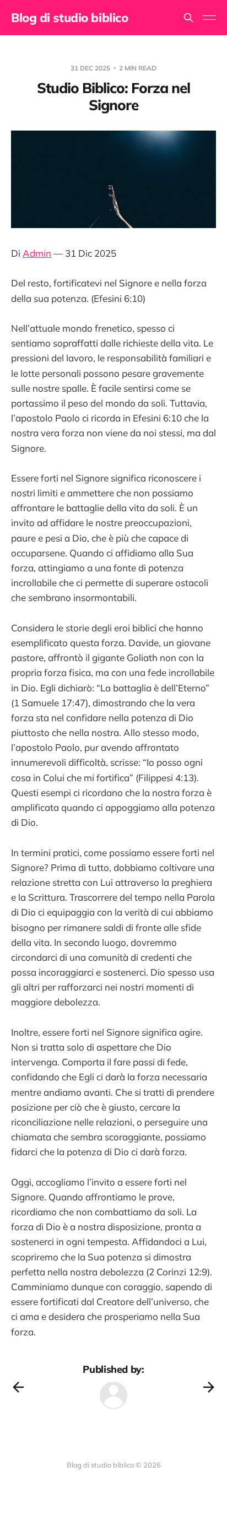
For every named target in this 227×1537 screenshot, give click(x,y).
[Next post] (209, 1387)
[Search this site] (188, 17)
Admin (37, 253)
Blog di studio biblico (69, 18)
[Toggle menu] (209, 17)
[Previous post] (18, 1387)
